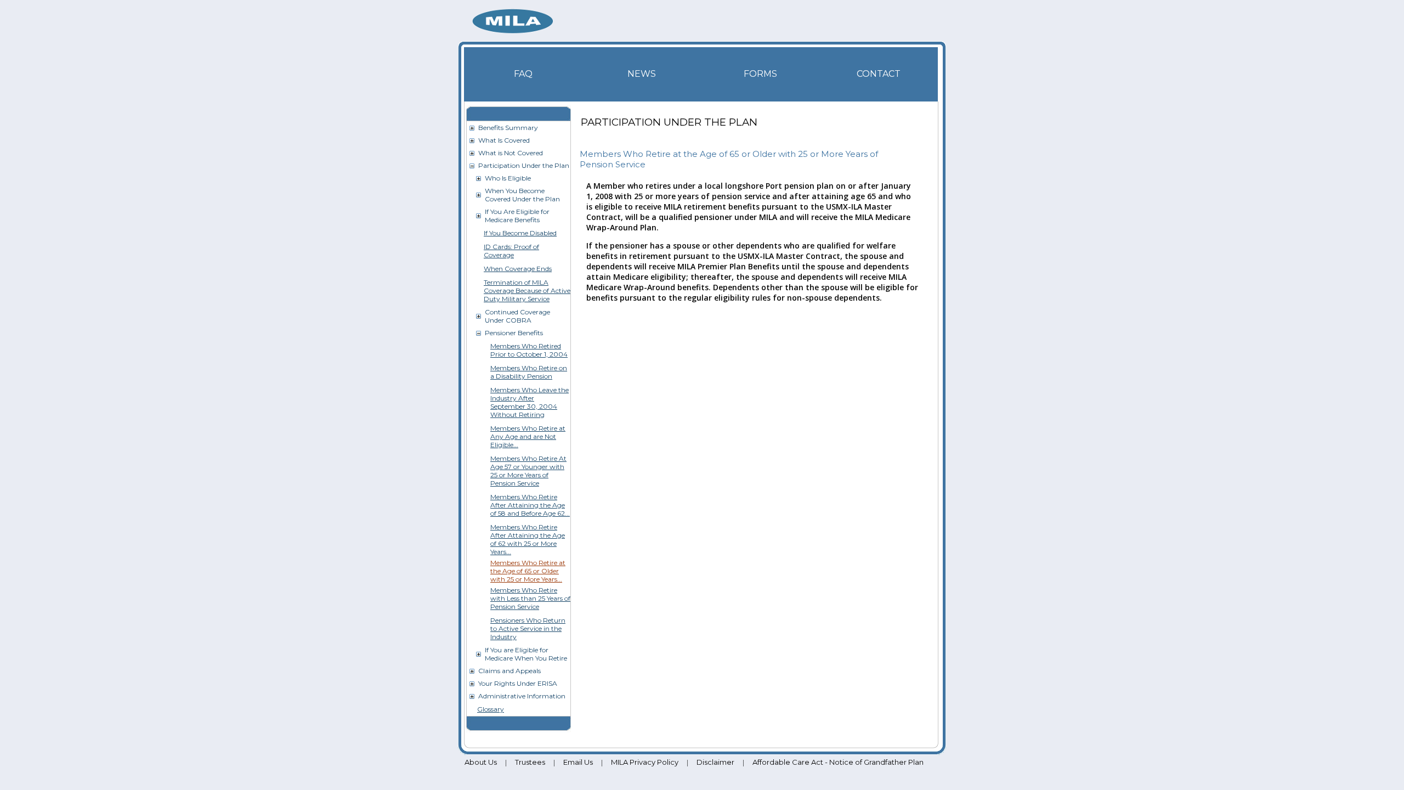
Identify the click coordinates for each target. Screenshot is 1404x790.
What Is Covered (504, 140)
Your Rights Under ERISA (517, 683)
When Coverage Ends (518, 268)
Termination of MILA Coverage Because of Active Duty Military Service (527, 290)
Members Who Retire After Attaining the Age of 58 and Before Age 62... (530, 505)
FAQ (523, 74)
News (641, 74)
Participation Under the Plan (523, 165)
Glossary (490, 709)
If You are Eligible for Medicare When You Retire (526, 654)
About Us (481, 762)
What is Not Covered (510, 153)
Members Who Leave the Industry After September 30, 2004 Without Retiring (529, 402)
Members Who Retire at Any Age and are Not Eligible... (527, 436)
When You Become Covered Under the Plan (522, 195)
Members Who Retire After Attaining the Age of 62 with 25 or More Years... (527, 539)
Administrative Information (521, 696)
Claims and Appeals (509, 671)
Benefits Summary (508, 127)
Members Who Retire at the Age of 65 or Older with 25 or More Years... (527, 570)
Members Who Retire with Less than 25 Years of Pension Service (530, 598)
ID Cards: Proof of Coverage (511, 250)
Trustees (530, 762)
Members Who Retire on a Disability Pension (528, 372)
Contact (879, 74)
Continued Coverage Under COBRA (517, 316)
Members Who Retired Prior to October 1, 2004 (529, 350)
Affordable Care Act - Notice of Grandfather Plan (838, 762)
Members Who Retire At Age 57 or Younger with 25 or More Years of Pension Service (528, 470)
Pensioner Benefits (514, 333)
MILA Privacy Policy (644, 762)
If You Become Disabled (520, 233)
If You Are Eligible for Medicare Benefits (517, 215)
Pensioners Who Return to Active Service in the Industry (527, 628)
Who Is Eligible (508, 178)
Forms (760, 74)
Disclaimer (715, 762)
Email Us (578, 762)
